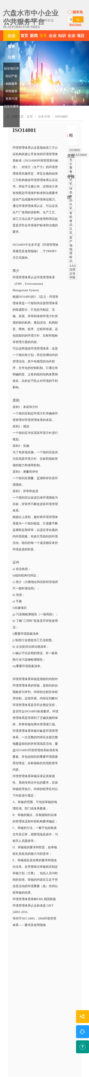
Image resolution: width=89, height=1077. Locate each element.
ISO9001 (74, 150)
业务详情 (44, 116)
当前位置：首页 (22, 116)
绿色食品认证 (70, 198)
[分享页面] (82, 1016)
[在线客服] (82, 1031)
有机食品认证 (70, 222)
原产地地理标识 (70, 249)
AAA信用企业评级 (72, 271)
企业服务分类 (11, 46)
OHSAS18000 (78, 155)
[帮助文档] (82, 1046)
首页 (24, 35)
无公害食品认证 (70, 171)
